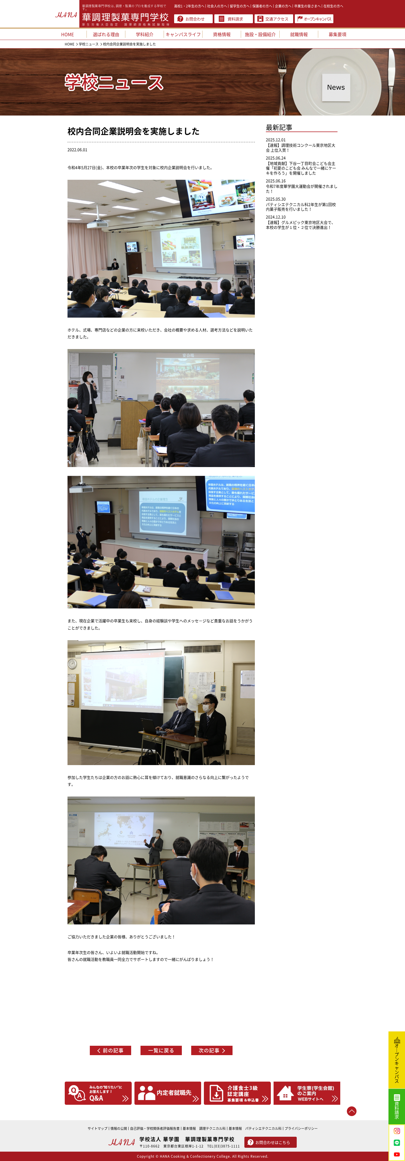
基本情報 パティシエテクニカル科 (255, 1128)
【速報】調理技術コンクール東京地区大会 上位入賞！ (300, 147)
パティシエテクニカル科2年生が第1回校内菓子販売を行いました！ (301, 207)
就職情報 (299, 34)
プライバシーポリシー (301, 1128)
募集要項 (337, 34)
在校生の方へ (333, 6)
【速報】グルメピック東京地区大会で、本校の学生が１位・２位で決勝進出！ (300, 224)
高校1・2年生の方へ (189, 6)
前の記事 (113, 1050)
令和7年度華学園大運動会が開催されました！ (301, 188)
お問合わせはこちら (272, 1142)
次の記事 (209, 1050)
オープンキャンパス (317, 19)
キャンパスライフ (183, 34)
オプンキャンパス (397, 1063)
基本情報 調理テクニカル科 (204, 1128)
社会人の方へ (217, 6)
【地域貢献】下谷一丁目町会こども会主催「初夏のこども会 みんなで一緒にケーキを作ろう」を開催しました (301, 168)
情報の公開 (118, 1128)
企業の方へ (283, 6)
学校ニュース (89, 44)
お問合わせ (195, 19)
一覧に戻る (161, 1050)
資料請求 (235, 19)
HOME (69, 44)
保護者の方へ (262, 6)
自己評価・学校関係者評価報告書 (155, 1128)
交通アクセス (276, 19)
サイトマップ (97, 1128)
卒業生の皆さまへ (307, 6)
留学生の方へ (240, 6)
